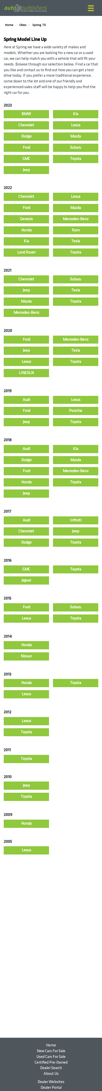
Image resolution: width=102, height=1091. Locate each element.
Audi (26, 399)
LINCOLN (26, 372)
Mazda (75, 136)
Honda (26, 230)
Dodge (26, 136)
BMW (26, 114)
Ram (76, 230)
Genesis (26, 219)
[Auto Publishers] (25, 8)
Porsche (75, 410)
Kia (75, 114)
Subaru (75, 147)
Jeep (26, 170)
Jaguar (26, 580)
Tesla (75, 241)
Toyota (75, 158)
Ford (26, 147)
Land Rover (26, 252)
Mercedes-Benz (76, 219)
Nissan (26, 656)
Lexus (75, 125)
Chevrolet (26, 125)
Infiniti (75, 520)
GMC (26, 158)
